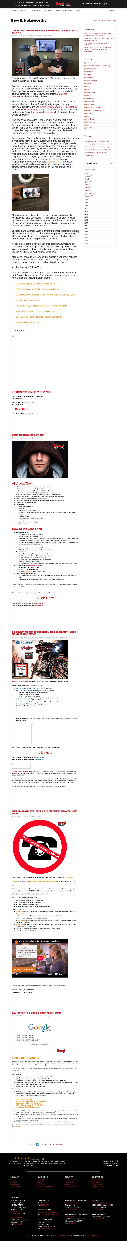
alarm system (109, 144)
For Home (47, 11)
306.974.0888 (17, 1224)
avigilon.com (88, 150)
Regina (88, 113)
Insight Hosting (93, 1235)
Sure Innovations (16, 1218)
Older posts (59, 1144)
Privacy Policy (15, 1186)
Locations (14, 1182)
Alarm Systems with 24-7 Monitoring (58, 107)
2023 (86, 205)
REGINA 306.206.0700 (22, 5)
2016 (86, 226)
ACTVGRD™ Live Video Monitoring (58, 637)
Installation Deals (71, 1186)
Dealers (58, 11)
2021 (86, 211)
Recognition (45, 35)
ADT (95, 141)
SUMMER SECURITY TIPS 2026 (93, 36)
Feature (88, 84)
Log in (62, 1235)
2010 (86, 244)
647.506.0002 (71, 1223)
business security (101, 152)
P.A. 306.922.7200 (42, 2)
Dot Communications (72, 1203)
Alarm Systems (37, 438)
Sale (50, 35)
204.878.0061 (56, 1215)
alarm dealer (105, 141)
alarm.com (89, 72)
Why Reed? (23, 11)
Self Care (41, 1184)
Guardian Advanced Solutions (48, 1212)
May (86, 185)
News (78, 11)
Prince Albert (90, 92)
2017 (86, 223)
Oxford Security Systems (100, 1203)
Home (14, 11)
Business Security (71, 1180)
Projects (88, 95)
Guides (88, 86)
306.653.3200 (17, 1211)
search (114, 20)
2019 (86, 217)
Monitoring (69, 1184)
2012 (86, 238)
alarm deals (101, 144)
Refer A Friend (97, 1184)
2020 (86, 214)
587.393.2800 (99, 1209)
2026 (89, 184)
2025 (86, 199)
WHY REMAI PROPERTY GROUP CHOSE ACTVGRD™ (96, 44)
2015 (86, 229)
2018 (86, 220)
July (86, 179)
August (87, 176)
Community (90, 78)
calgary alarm (89, 155)
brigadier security (90, 152)
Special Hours (90, 119)
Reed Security (26, 35)
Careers (13, 1180)
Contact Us (112, 11)
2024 (86, 202)
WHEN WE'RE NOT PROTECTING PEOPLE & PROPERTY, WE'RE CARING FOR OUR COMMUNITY (97, 49)
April (87, 187)
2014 (86, 232)
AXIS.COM (96, 150)
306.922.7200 (44, 1228)
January (88, 196)
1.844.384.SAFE (16, 1213)
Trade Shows (90, 128)
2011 (86, 241)
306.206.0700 (44, 1205)
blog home (96, 20)
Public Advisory (44, 1016)
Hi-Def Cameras (32, 109)
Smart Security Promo (45, 1186)
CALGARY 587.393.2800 (40, 5)
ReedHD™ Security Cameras (41, 637)
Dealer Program (37, 35)
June (87, 182)
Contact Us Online (98, 1180)
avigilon (109, 147)
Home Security (70, 1182)
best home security (105, 150)
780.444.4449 (99, 1219)
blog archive (106, 20)
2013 (86, 235)
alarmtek (95, 147)
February (88, 193)
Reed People (90, 104)
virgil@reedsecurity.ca (32, 413)
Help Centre (67, 11)
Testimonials (90, 122)
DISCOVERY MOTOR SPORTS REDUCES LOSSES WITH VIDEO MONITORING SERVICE (44, 633)
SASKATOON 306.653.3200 (23, 2)
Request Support (101, 4)
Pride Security (69, 1217)
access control (89, 141)
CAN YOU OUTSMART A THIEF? (28, 435)
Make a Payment (43, 1180)
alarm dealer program (91, 144)
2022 (86, 208)
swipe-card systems (43, 112)
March (87, 190)
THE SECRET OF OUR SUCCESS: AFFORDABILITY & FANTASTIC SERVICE (45, 31)
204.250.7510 (44, 1215)
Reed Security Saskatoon (94, 107)
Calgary (88, 75)
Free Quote (88, 4)
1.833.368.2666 (72, 1209)
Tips (43, 438)
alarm (99, 141)
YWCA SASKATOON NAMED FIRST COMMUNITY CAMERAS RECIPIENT (99, 39)
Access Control (91, 63)
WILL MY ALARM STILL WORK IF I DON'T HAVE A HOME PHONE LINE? (44, 812)
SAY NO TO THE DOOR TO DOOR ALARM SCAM (36, 1013)
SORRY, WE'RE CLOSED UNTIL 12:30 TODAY (97, 33)
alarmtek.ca (102, 147)
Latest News (15, 1184)
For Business (35, 11)
